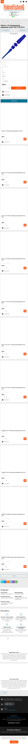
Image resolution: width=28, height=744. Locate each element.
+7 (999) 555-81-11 (14, 12)
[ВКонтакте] (5, 582)
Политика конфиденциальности (13, 717)
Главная (2, 20)
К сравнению (7, 91)
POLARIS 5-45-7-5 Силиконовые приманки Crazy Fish (13, 430)
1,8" (7, 21)
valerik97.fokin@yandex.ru (10, 710)
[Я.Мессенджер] (2, 582)
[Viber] (13, 582)
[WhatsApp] (16, 582)
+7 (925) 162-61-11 (14, 15)
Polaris (3, 21)
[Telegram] (10, 582)
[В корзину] (25, 139)
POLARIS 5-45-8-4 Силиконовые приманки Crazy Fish (13, 472)
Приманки (8, 20)
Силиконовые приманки (16, 20)
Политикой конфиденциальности (17, 739)
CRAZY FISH (25, 20)
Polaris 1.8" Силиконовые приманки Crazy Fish (12, 130)
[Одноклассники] (7, 582)
